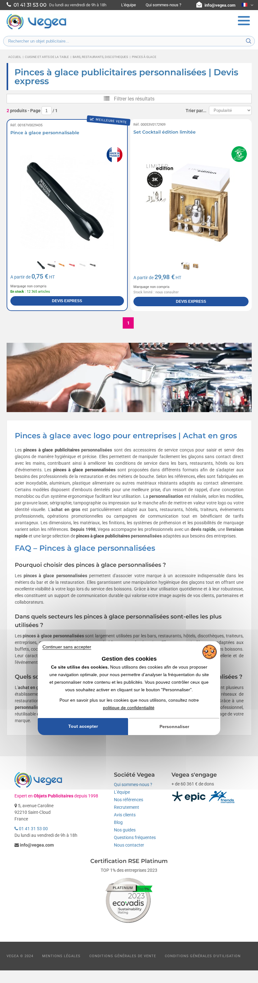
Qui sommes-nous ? (163, 5)
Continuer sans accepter (66, 646)
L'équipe (128, 5)
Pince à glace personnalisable (44, 132)
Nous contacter (129, 845)
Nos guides (125, 829)
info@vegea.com (220, 5)
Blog (118, 822)
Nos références (128, 799)
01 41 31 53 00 (33, 828)
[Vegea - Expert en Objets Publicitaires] (36, 28)
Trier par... (196, 110)
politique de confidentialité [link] (128, 707)
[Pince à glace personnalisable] (67, 202)
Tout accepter (83, 726)
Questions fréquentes (135, 837)
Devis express (67, 301)
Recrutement (126, 807)
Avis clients (125, 814)
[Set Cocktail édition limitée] (191, 202)
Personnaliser (174, 726)
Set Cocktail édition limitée (164, 132)
